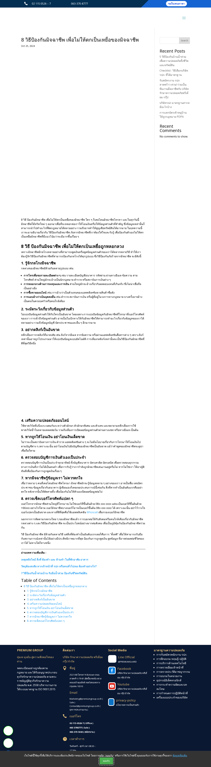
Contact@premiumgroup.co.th (84, 706)
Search (184, 40)
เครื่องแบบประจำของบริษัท (172, 697)
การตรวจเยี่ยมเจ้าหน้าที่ (169, 667)
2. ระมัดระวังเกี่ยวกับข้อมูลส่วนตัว (46, 595)
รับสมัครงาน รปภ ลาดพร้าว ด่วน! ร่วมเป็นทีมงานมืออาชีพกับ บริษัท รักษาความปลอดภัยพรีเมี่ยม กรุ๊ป (174, 89)
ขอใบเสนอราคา (176, 3)
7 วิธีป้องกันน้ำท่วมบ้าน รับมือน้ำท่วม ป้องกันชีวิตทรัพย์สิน (54, 573)
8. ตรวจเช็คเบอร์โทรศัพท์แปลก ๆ (46, 621)
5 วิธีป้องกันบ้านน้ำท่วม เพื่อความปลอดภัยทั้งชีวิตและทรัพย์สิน (174, 61)
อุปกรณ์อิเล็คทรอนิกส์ (168, 680)
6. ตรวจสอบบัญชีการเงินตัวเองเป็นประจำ (50, 612)
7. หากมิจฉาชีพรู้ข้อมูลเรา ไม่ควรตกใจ (49, 616)
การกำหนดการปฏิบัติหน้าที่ (172, 693)
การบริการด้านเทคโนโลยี (171, 663)
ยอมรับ (106, 760)
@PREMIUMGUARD (127, 661)
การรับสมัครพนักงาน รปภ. (171, 654)
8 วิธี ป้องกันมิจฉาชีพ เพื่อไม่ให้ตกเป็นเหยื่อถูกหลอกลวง (55, 586)
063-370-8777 (79, 3)
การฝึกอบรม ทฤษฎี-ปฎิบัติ (171, 659)
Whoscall (92, 512)
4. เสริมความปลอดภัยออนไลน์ (44, 603)
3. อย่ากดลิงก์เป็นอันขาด (41, 599)
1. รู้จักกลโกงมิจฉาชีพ (39, 591)
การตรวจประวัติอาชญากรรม (173, 672)
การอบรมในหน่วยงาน (169, 676)
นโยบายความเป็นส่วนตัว (127, 704)
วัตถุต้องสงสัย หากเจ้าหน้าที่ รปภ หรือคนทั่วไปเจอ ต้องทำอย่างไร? (59, 566)
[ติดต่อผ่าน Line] (8, 731)
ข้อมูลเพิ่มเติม (180, 755)
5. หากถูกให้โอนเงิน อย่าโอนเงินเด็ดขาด (50, 608)
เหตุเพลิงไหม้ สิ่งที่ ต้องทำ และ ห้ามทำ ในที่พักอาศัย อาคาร (54, 559)
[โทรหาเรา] (8, 743)
